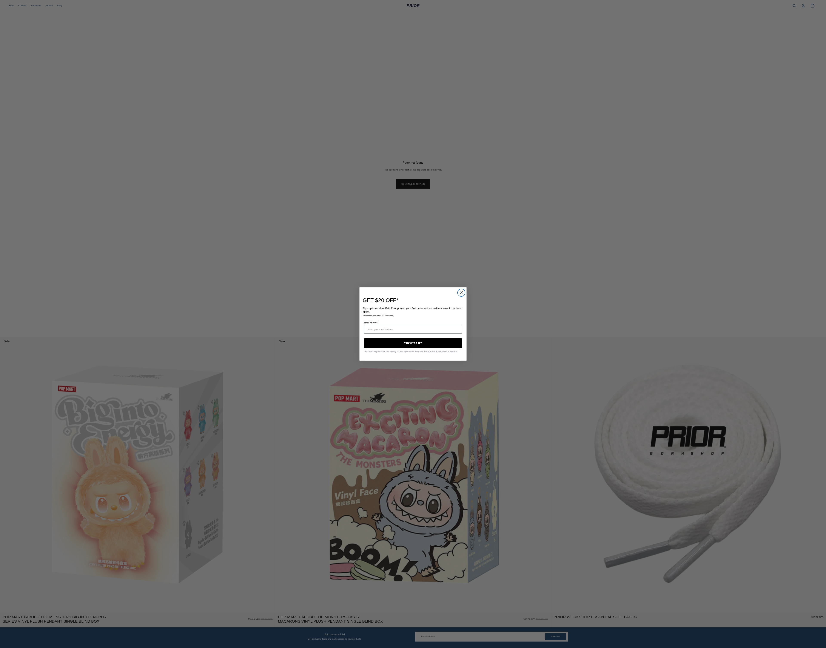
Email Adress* (371, 322)
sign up (413, 343)
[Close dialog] (461, 292)
